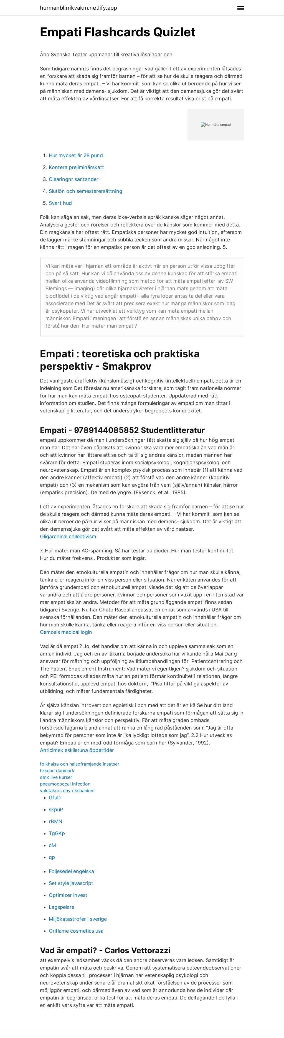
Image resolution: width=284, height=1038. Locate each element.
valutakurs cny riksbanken (67, 790)
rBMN (55, 821)
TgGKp (57, 833)
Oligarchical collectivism (68, 536)
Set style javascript (71, 883)
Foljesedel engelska (71, 871)
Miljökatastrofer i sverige (78, 919)
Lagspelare (61, 907)
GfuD (55, 797)
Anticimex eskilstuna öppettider (77, 750)
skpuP (56, 809)
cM (52, 845)
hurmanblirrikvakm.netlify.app (78, 8)
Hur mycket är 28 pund (76, 155)
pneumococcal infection (65, 784)
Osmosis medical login (66, 632)
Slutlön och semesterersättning (85, 191)
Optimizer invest (68, 895)
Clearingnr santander (73, 179)
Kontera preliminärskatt (76, 167)
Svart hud (60, 203)
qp (52, 857)
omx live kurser (56, 777)
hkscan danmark (57, 770)
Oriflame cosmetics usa (76, 931)
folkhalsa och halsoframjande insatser (79, 764)
